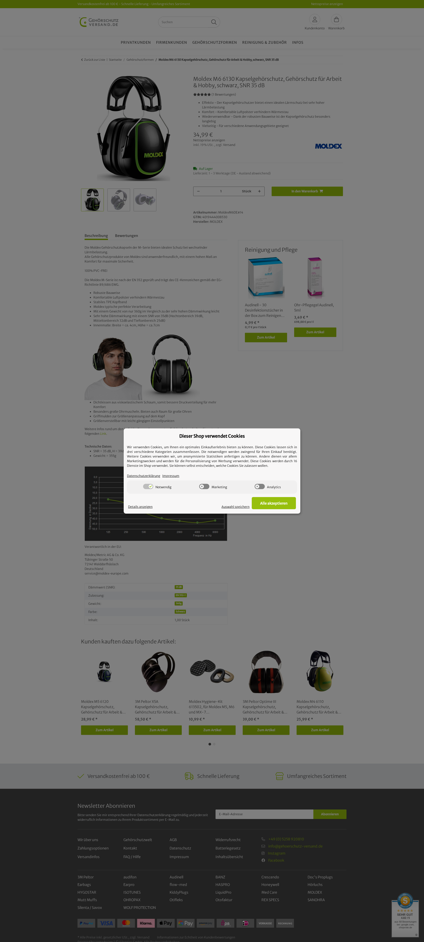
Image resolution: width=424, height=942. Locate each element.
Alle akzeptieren (274, 503)
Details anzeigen (140, 507)
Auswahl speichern (235, 507)
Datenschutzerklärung (143, 476)
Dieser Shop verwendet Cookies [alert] (212, 436)
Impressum (170, 476)
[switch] (148, 486)
